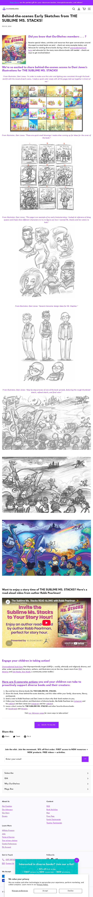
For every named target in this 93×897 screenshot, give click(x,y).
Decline (70, 891)
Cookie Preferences (9, 844)
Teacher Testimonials (54, 823)
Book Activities (52, 809)
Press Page (50, 816)
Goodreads (12, 709)
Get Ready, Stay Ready (21, 672)
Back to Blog (48, 725)
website (11, 704)
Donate (4, 816)
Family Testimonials (53, 819)
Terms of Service (8, 837)
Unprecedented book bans (12, 667)
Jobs (3, 834)
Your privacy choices (9, 840)
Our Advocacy (7, 809)
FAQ (48, 806)
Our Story (5, 813)
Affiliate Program (8, 830)
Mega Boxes (14, 2)
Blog (48, 813)
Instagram (78, 701)
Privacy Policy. (42, 885)
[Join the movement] (85, 759)
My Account (6, 847)
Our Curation (7, 806)
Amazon (24, 709)
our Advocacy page (36, 713)
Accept (45, 891)
